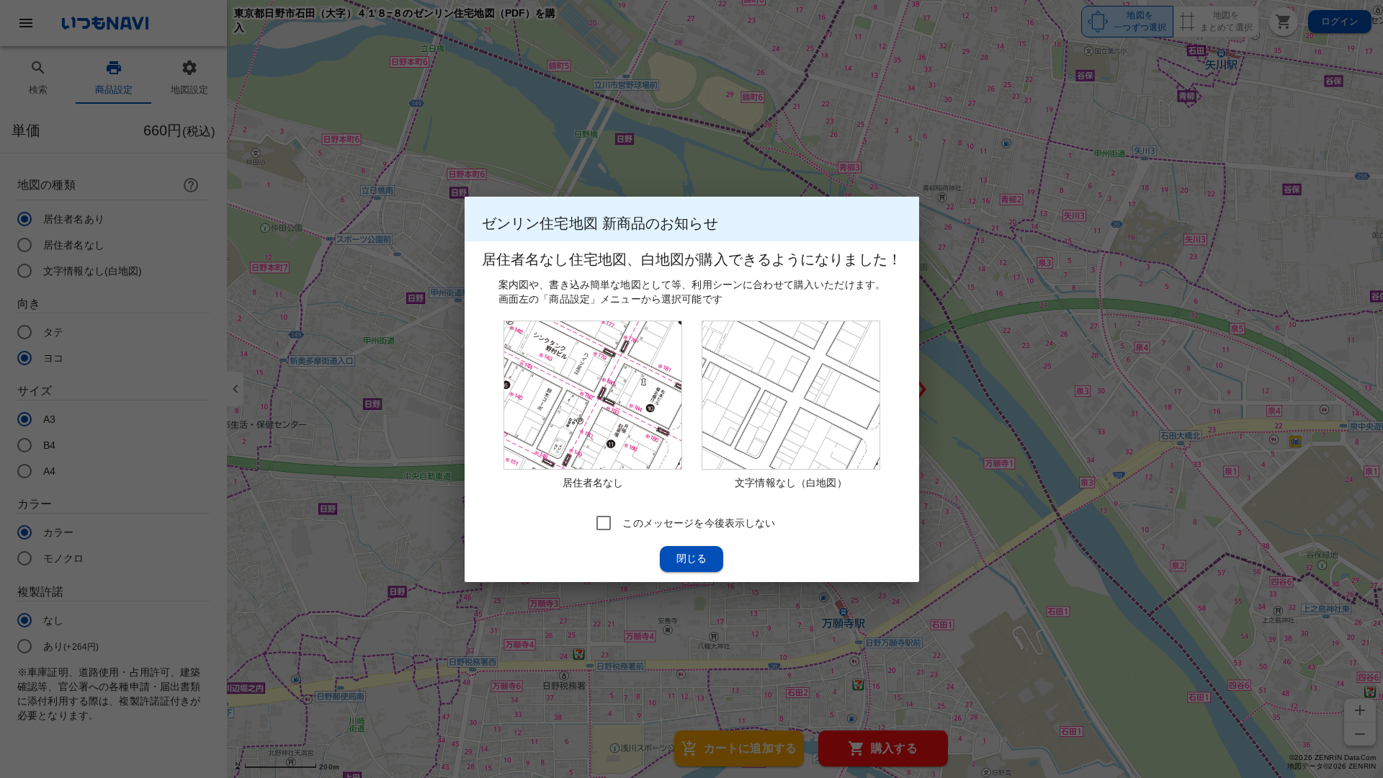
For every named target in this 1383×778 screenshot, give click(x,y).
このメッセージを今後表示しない (698, 522)
